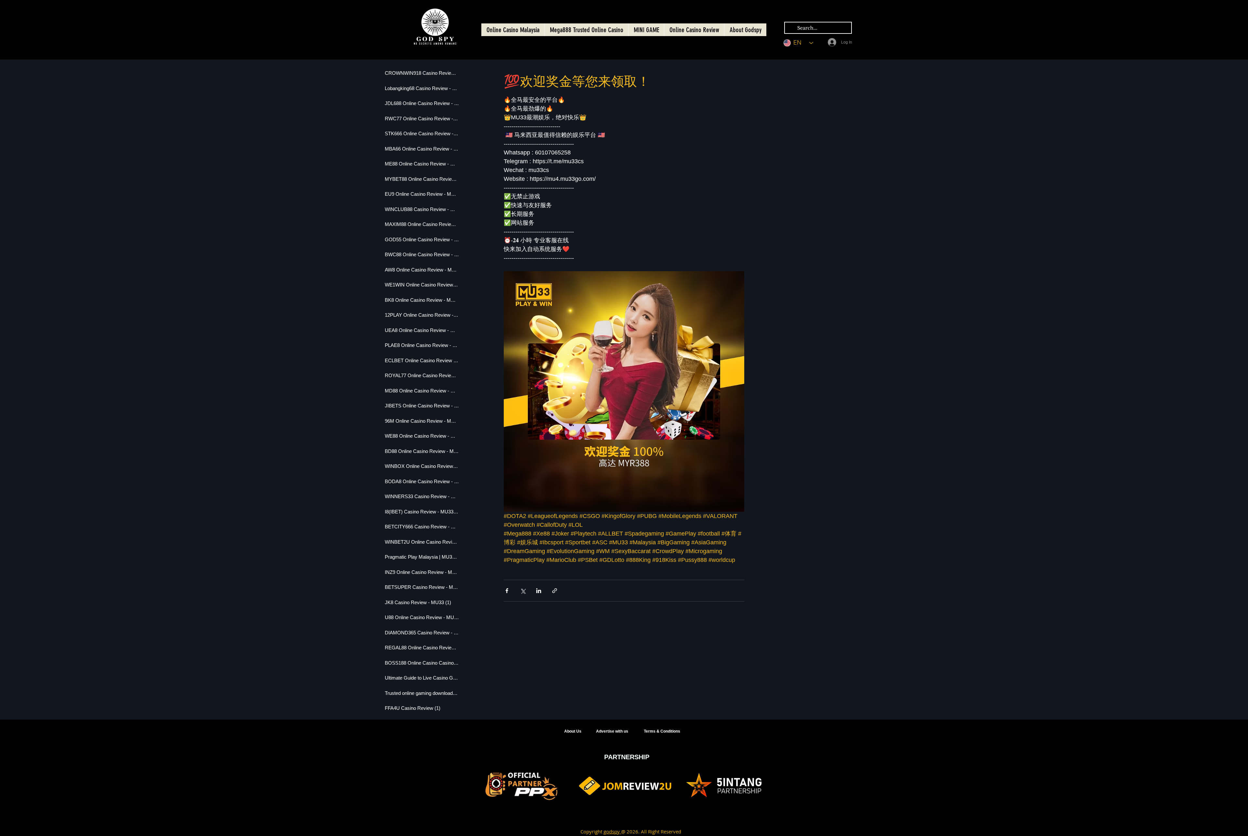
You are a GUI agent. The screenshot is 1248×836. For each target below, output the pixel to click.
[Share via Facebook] (507, 591)
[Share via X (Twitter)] (523, 591)
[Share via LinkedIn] (539, 591)
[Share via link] (555, 591)
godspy (612, 831)
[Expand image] (624, 391)
